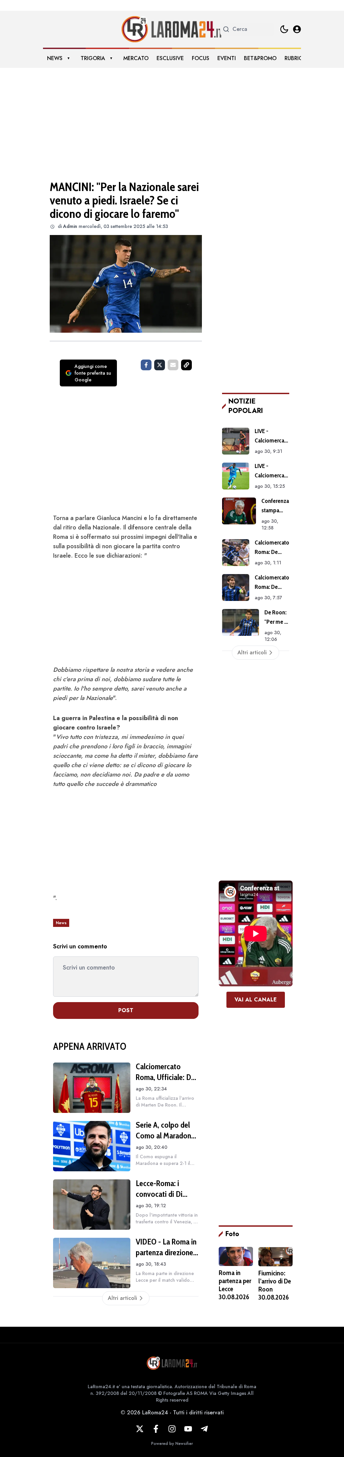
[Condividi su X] (159, 365)
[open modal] (297, 29)
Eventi (226, 58)
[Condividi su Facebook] (146, 365)
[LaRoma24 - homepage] (172, 29)
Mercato (135, 58)
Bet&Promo (260, 58)
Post (125, 1010)
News (54, 58)
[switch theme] (284, 29)
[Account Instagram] (172, 1429)
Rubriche (297, 58)
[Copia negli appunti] (186, 365)
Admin (70, 226)
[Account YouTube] (188, 1429)
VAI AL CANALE (255, 999)
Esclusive (170, 58)
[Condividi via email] (173, 365)
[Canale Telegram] (204, 1429)
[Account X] (140, 1429)
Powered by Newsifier (172, 1443)
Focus (200, 58)
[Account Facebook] (156, 1429)
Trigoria (93, 58)
